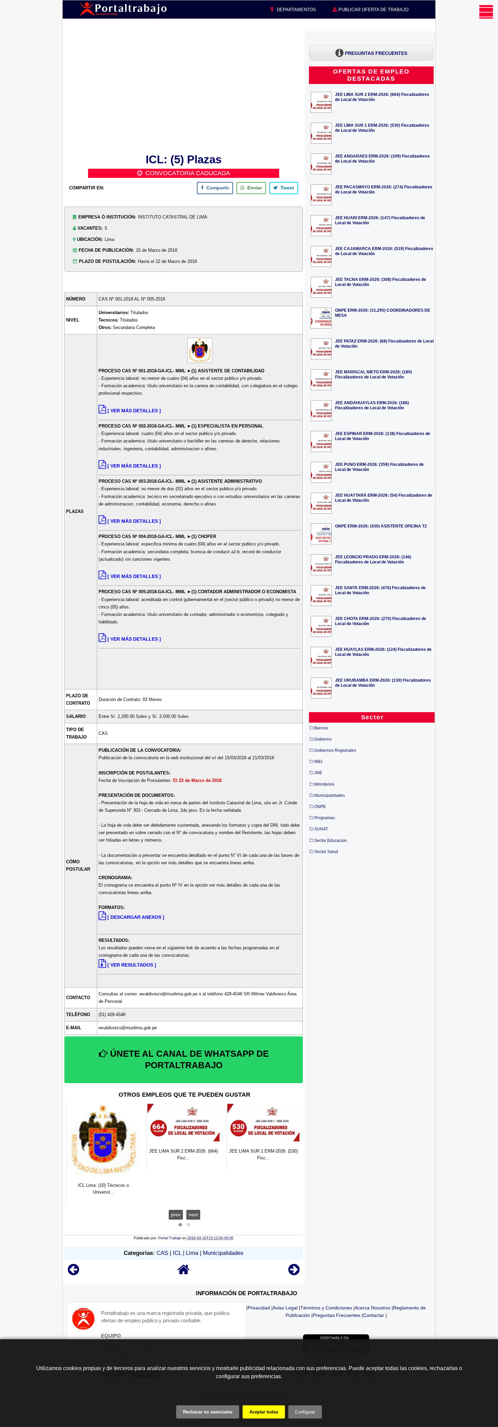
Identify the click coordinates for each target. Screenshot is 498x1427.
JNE (318, 772)
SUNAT (321, 829)
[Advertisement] (183, 91)
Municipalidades (223, 1253)
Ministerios (324, 784)
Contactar (373, 1315)
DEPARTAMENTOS (295, 9)
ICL (177, 1253)
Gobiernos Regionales (335, 750)
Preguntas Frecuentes (336, 1315)
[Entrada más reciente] (73, 1272)
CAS (162, 1253)
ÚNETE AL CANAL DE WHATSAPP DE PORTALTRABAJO (188, 1059)
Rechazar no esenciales (207, 1411)
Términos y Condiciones (326, 1307)
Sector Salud (326, 851)
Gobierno (323, 739)
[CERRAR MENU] (486, 12)
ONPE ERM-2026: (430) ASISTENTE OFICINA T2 (381, 526)
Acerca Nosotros (372, 1307)
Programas (324, 817)
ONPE (320, 806)
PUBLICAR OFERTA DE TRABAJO (373, 9)
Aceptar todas (263, 1411)
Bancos (321, 728)
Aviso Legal (285, 1307)
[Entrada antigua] (293, 1272)
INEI (318, 761)
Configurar (305, 1411)
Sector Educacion (330, 840)
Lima (192, 1253)
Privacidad (259, 1307)
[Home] (184, 1272)
